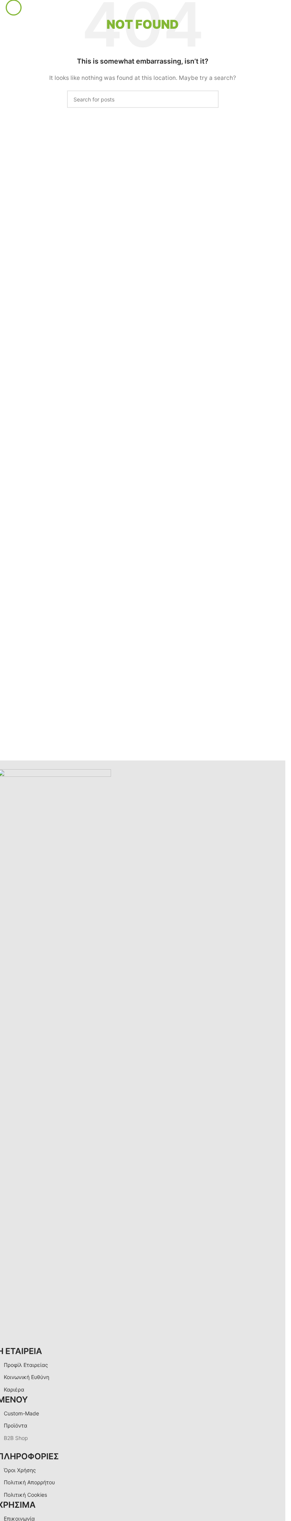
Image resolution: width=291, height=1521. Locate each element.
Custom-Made (21, 1413)
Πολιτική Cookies (25, 1494)
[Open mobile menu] (13, 7)
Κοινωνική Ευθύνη (26, 1377)
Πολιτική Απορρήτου (29, 1482)
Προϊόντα (15, 1425)
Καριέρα (14, 1389)
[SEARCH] (210, 99)
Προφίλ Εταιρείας (26, 1365)
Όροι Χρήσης (20, 1470)
